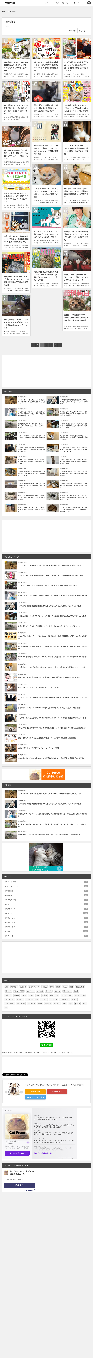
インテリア (31, 1003)
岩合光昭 (8, 995)
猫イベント (67, 991)
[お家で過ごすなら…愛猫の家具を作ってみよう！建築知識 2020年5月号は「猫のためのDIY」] (16, 222)
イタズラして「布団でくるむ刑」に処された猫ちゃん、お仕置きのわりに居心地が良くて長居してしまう (73, 497)
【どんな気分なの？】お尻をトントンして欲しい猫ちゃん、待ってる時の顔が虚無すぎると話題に (73, 473)
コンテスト (53, 999)
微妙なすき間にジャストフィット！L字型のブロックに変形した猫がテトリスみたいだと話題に (32, 509)
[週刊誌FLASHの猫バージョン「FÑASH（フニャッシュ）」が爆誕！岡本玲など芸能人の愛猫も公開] (16, 262)
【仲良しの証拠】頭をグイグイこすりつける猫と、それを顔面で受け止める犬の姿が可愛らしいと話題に (73, 426)
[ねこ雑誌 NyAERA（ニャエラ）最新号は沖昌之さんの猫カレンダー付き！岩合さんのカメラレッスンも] (16, 91)
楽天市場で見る (57, 1091)
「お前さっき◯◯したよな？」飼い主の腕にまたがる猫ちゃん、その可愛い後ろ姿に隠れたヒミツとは (31, 449)
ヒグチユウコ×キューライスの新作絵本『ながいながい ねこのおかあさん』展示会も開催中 (46, 234)
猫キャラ (49, 991)
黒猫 (6, 987)
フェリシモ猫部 (66, 995)
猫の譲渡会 (46, 895)
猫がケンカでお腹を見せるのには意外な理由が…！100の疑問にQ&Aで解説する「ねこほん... (49, 677)
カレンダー (21, 1003)
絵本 (51, 987)
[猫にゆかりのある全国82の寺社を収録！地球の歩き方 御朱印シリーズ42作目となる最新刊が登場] (46, 48)
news (84, 1003)
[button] (84, 3)
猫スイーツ (30, 991)
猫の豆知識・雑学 (46, 900)
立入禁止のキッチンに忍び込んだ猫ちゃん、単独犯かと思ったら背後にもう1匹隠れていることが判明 (74, 437)
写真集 (24, 995)
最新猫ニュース (46, 913)
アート (40, 1003)
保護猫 (44, 995)
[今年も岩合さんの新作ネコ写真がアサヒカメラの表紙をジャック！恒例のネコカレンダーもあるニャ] (16, 305)
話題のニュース (34, 987)
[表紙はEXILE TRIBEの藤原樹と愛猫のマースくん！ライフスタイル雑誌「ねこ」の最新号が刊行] (77, 217)
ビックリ (20, 999)
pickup (77, 1003)
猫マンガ (8, 991)
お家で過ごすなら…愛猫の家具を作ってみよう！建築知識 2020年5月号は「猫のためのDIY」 (16, 239)
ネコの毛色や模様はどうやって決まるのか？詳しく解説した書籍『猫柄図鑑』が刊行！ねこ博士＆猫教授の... (52, 637)
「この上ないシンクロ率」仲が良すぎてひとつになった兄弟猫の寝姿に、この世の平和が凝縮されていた (73, 509)
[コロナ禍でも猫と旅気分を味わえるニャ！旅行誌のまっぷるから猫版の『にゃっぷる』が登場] (77, 91)
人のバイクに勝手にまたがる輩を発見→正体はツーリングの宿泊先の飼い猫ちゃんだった (31, 437)
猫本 (71, 987)
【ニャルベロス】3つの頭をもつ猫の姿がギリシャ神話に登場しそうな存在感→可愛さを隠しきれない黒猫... (52, 698)
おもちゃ (48, 1003)
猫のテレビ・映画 (46, 882)
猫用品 (65, 987)
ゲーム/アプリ (64, 999)
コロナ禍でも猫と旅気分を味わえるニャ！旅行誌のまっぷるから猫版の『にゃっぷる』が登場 (76, 108)
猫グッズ (40, 991)
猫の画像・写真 (46, 922)
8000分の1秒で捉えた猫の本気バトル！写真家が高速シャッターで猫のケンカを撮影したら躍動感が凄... (52, 728)
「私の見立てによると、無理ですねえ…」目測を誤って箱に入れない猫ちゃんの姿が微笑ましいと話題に (31, 473)
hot (6, 1008)
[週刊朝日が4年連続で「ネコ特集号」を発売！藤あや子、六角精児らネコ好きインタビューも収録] (16, 136)
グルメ (74, 999)
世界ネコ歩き (54, 995)
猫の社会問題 (46, 891)
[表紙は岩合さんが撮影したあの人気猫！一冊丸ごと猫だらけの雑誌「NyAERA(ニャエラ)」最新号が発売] (46, 257)
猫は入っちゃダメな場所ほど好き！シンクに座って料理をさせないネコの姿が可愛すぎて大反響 (31, 461)
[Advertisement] (46, 371)
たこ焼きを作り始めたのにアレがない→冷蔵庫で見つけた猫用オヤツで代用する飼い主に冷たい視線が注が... (73, 414)
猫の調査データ (46, 909)
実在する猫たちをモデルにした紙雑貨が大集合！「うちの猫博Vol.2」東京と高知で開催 (47, 738)
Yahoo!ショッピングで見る (35, 1097)
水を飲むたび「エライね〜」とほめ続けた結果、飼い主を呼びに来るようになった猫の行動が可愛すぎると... (31, 414)
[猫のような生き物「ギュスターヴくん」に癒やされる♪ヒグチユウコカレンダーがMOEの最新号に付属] (46, 131)
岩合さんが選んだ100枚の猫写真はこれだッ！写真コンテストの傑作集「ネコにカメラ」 (76, 277)
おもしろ (57, 1003)
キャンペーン (9, 1003)
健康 (37, 995)
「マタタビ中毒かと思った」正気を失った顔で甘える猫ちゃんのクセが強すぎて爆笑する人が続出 (31, 485)
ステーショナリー (32, 999)
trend (64, 1003)
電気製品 (14, 987)
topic (70, 1003)
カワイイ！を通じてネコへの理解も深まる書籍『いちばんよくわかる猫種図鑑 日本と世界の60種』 (51, 575)
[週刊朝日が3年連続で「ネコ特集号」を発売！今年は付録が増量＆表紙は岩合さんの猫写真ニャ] (77, 300)
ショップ (44, 999)
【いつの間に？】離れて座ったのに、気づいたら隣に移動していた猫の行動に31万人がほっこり (32, 402)
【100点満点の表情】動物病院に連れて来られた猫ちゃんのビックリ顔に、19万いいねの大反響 (74, 402)
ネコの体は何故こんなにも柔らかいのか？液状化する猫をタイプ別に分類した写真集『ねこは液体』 (51, 758)
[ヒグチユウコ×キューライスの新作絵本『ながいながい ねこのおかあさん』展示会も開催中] (46, 217)
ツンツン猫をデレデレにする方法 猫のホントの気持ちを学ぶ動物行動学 (54, 1085)
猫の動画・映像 (46, 927)
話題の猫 (23, 987)
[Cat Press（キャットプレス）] (10, 3)
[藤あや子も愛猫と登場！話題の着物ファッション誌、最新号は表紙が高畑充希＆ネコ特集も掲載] (77, 174)
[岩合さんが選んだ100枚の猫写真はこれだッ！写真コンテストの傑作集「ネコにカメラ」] (77, 260)
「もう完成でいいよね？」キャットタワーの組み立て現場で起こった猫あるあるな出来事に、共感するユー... (73, 449)
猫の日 (76, 991)
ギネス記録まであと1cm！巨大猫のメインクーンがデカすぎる (38, 687)
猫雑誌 (58, 987)
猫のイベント (46, 936)
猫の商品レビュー (46, 918)
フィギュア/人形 (80, 995)
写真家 (31, 995)
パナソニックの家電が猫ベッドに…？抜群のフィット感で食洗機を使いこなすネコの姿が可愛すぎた (31, 497)
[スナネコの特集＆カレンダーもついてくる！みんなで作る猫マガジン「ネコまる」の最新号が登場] (46, 174)
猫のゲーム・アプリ (46, 886)
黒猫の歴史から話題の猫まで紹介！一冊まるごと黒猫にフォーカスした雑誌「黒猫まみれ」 (46, 108)
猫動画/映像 (80, 987)
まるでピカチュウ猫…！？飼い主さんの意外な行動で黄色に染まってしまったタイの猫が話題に (50, 708)
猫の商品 (46, 931)
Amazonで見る (35, 1091)
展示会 (16, 995)
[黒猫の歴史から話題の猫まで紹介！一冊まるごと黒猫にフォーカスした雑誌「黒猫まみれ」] (46, 91)
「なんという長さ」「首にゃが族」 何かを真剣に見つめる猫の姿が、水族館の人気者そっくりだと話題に (74, 461)
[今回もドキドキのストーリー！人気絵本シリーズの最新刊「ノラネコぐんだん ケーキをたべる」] (16, 179)
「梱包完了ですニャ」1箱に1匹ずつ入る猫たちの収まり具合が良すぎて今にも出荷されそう (74, 485)
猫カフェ (46, 904)
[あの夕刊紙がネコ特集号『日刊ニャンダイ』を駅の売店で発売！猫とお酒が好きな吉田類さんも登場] (77, 48)
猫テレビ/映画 (19, 991)
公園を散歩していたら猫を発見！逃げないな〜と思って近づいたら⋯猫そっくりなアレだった (31, 426)
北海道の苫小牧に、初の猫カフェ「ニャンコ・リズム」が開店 (38, 748)
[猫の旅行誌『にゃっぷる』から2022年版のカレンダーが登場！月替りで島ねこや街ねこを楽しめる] (16, 48)
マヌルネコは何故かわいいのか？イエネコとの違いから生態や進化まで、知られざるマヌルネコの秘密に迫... (52, 658)
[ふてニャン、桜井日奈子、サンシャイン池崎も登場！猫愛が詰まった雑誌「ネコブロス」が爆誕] (77, 131)
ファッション (9, 999)
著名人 (44, 987)
